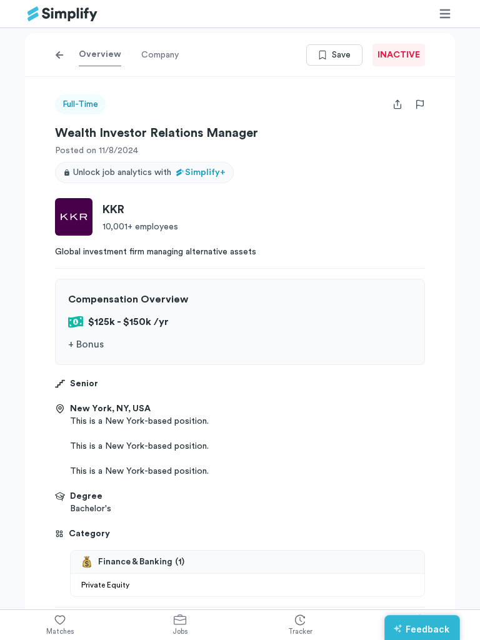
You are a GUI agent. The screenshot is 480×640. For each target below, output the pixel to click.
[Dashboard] (62, 14)
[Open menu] (445, 14)
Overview (100, 54)
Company (160, 55)
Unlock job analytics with (149, 172)
